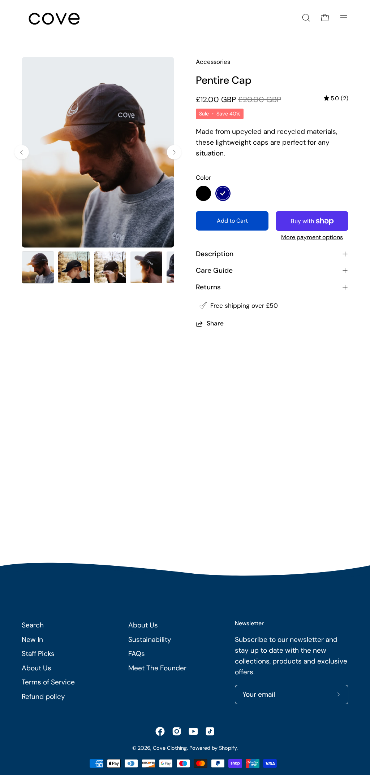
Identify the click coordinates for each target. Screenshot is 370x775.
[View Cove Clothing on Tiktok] (210, 731)
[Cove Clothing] (54, 17)
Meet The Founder (157, 668)
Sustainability (149, 639)
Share (215, 324)
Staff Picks (38, 653)
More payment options (312, 237)
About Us (36, 668)
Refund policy (43, 696)
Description (214, 253)
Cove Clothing (170, 748)
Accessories (213, 62)
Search (33, 625)
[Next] (174, 152)
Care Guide (214, 270)
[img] (336, 98)
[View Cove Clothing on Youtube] (193, 731)
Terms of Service (48, 682)
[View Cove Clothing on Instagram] (176, 731)
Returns (208, 287)
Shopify (228, 748)
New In (32, 639)
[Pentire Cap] (38, 267)
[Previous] (21, 152)
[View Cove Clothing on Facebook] (160, 731)
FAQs (136, 653)
